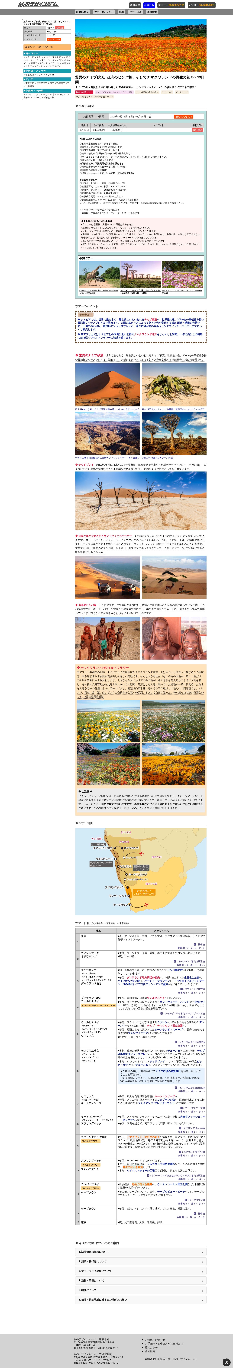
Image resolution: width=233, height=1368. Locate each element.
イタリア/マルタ (33, 57)
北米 (54, 94)
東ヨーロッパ (48, 60)
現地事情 (152, 12)
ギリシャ (66, 63)
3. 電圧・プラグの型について (95, 1271)
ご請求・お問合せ (155, 1339)
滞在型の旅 (49, 97)
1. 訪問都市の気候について (94, 1251)
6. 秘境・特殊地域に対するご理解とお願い (103, 1299)
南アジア (30, 82)
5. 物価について (88, 1290)
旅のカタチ (151, 1347)
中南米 (46, 94)
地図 (121, 12)
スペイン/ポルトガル (53, 57)
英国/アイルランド (39, 63)
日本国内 (30, 85)
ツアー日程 (136, 12)
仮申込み (149, 5)
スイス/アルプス (53, 66)
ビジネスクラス (33, 94)
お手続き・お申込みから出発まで (164, 1343)
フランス (55, 63)
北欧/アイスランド (34, 66)
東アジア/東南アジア (59, 82)
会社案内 (150, 1351)
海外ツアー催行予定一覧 (39, 47)
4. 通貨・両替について (91, 1280)
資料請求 (135, 5)
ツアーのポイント (103, 12)
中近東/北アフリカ (34, 74)
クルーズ (37, 97)
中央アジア (42, 82)
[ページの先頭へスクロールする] (227, 1362)
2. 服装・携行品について (93, 1261)
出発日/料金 (82, 12)
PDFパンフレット (54, 39)
